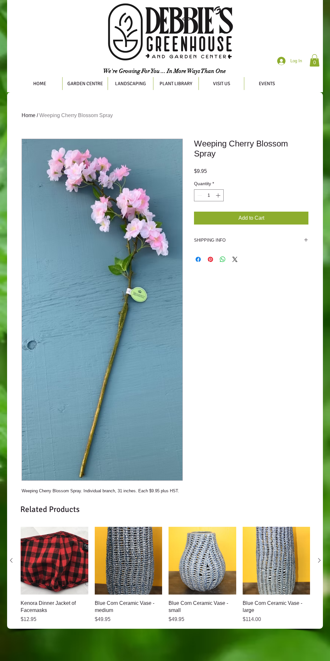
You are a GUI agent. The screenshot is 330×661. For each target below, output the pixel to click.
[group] (165, 574)
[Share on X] (235, 259)
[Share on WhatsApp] (223, 259)
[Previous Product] (11, 560)
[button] (314, 60)
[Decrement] (199, 195)
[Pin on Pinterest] (210, 259)
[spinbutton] (209, 195)
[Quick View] (54, 561)
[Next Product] (319, 560)
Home (28, 115)
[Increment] (219, 195)
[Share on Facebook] (198, 259)
